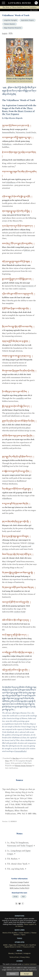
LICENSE (19, 961)
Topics (23, 935)
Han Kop (15, 758)
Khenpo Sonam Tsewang (23, 765)
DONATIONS (19, 916)
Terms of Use (14, 957)
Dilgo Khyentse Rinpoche (12, 28)
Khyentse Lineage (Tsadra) (19, 882)
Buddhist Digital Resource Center (20, 946)
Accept (26, 974)
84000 (5, 945)
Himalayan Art (23, 945)
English (4, 33)
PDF (23, 897)
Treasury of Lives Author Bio (19, 885)
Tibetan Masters (9, 24)
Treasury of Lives (28, 947)
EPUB (15, 897)
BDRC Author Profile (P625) (19, 888)
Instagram (27, 953)
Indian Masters (24, 933)
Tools (19, 938)
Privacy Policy (25, 957)
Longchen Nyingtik (10, 20)
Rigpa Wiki (12, 945)
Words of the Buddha (9, 933)
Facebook (18, 953)
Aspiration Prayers (27, 20)
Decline (12, 974)
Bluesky (11, 953)
